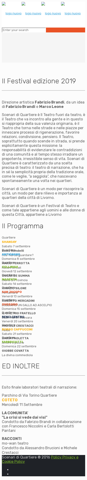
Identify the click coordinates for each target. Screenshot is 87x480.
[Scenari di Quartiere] (41, 13)
